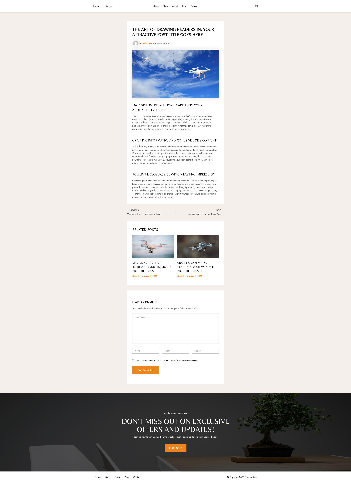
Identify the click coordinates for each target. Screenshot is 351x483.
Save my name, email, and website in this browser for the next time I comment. (167, 360)
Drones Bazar (103, 6)
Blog (184, 6)
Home (156, 6)
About (175, 6)
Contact (194, 6)
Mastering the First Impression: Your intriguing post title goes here (152, 266)
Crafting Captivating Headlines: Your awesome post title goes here (195, 266)
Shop (165, 6)
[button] (256, 6)
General (135, 276)
